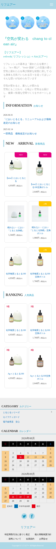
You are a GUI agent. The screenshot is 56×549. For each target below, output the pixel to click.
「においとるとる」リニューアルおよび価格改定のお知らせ (27, 121)
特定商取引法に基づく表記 (17, 534)
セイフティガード (11, 417)
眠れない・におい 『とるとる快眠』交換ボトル (40, 230)
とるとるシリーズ (11, 412)
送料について (15, 539)
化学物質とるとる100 (16, 274)
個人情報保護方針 (43, 534)
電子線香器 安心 (11, 422)
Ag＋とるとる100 (16, 374)
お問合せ (43, 539)
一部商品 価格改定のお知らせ (20, 133)
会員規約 (30, 539)
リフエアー (8, 4)
